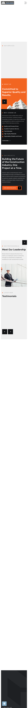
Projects (12, 197)
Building (6, 197)
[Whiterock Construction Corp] (7, 3)
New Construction (9, 68)
